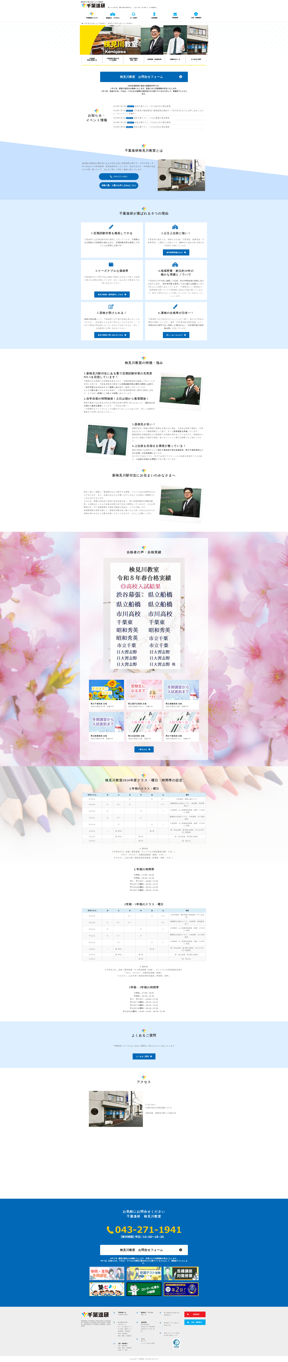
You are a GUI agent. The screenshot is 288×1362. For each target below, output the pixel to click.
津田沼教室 (91, 1321)
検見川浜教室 (101, 1322)
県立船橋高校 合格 (174, 704)
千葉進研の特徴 (122, 1314)
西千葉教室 (95, 1324)
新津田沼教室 (99, 1321)
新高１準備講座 (122, 1333)
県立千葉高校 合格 (99, 704)
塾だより (143, 1341)
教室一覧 (143, 1314)
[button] (144, 77)
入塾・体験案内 (122, 1345)
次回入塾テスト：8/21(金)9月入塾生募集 (153, 106)
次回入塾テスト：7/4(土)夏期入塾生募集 (152, 118)
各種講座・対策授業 (124, 1331)
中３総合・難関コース (125, 1329)
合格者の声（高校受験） (148, 1326)
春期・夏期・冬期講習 (125, 1335)
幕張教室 (86, 1322)
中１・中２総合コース (125, 1326)
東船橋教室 (84, 1321)
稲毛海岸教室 (87, 1324)
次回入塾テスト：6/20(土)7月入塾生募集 (153, 122)
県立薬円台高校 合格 (137, 704)
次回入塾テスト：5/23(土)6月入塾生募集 (152, 127)
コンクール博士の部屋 (148, 1343)
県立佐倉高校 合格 (136, 736)
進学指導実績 (145, 1324)
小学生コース (122, 1324)
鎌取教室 (102, 1324)
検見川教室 (93, 1322)
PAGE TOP (279, 1319)
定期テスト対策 (122, 1350)
